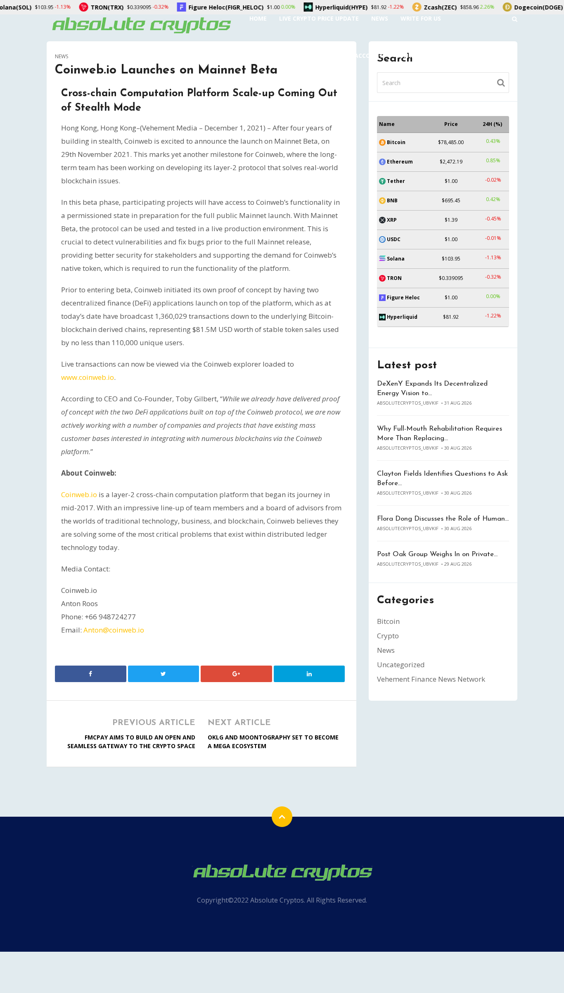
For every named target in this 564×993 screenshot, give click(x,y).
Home (258, 18)
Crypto (388, 635)
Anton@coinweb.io (113, 630)
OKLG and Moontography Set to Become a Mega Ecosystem (273, 741)
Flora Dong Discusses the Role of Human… (443, 518)
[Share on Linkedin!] (309, 674)
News (379, 18)
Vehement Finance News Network (431, 679)
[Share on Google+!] (236, 674)
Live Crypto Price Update (319, 18)
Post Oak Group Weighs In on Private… (437, 554)
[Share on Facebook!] (90, 674)
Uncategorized (401, 664)
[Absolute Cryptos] (141, 24)
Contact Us (415, 55)
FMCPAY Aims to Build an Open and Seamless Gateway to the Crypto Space (131, 741)
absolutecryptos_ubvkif (407, 403)
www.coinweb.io (87, 377)
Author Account (355, 55)
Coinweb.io (79, 494)
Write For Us (420, 18)
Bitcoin (388, 621)
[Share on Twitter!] (163, 674)
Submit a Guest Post (282, 55)
